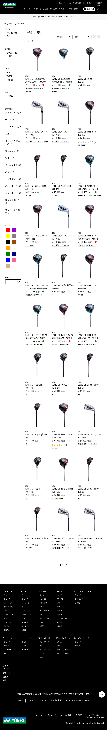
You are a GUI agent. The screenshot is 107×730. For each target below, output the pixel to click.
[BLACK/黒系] (7, 242)
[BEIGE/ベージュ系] (7, 265)
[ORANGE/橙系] (7, 248)
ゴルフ (10, 134)
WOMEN (9, 76)
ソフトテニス (13, 127)
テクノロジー (74, 9)
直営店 (20, 700)
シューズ (7, 642)
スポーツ (27, 9)
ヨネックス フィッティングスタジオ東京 (44, 700)
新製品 (10, 96)
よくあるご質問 (75, 3)
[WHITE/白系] (13, 248)
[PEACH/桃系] (13, 259)
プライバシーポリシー (94, 715)
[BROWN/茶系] (13, 242)
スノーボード (13, 186)
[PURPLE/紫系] (13, 230)
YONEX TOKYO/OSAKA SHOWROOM (77, 700)
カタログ (88, 3)
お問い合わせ (51, 715)
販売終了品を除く (12, 54)
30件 (76, 37)
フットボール (13, 193)
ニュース (61, 3)
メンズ (35, 9)
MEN (8, 72)
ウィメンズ (44, 9)
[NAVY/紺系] (13, 254)
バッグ (10, 172)
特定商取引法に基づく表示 (95, 717)
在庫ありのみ (12, 34)
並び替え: (59, 37)
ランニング (12, 151)
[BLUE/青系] (7, 259)
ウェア (10, 158)
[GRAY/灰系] (13, 236)
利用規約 (79, 715)
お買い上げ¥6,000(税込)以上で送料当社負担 (53, 17)
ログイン (99, 5)
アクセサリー (13, 179)
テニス (8, 120)
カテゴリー (63, 9)
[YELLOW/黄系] (7, 236)
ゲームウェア (13, 165)
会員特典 (99, 3)
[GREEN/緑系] (7, 254)
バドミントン (11, 113)
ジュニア (53, 9)
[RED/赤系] (7, 230)
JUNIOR (10, 80)
